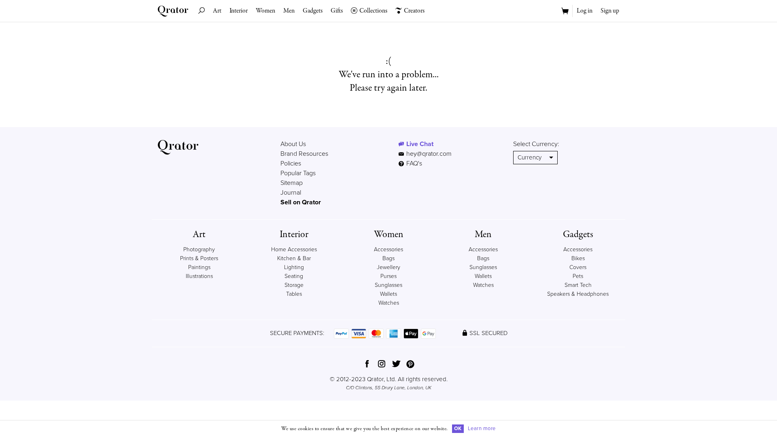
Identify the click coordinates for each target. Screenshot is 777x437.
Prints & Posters (199, 258)
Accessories (388, 249)
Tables (294, 294)
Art (217, 10)
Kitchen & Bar (294, 258)
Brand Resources (304, 154)
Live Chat (419, 144)
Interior (238, 10)
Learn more (482, 428)
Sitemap (291, 183)
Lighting (294, 267)
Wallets (388, 294)
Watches (388, 302)
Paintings (199, 267)
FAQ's (413, 163)
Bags (388, 258)
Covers (577, 267)
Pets (578, 276)
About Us (293, 144)
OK (458, 428)
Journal (290, 193)
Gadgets (313, 10)
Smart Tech (578, 285)
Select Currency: (536, 144)
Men (289, 10)
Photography (199, 249)
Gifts (337, 10)
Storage (294, 285)
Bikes (578, 258)
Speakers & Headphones (578, 294)
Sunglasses (388, 285)
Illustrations (199, 276)
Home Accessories (294, 249)
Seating (293, 276)
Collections (373, 10)
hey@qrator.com (429, 154)
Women (265, 10)
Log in (584, 10)
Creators (414, 10)
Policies (290, 163)
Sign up (610, 10)
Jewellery (388, 267)
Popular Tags (298, 173)
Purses (388, 276)
